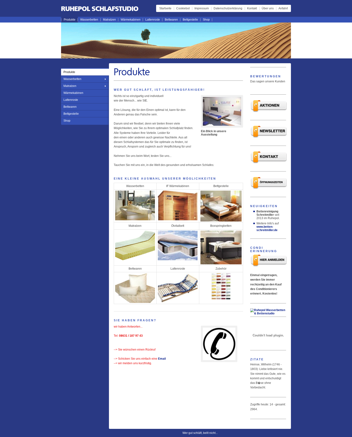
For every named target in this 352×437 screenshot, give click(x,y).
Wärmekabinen (131, 19)
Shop (206, 19)
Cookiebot (183, 8)
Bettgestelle (190, 19)
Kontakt (252, 8)
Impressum (201, 8)
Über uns (268, 8)
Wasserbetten (89, 19)
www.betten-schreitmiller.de (267, 228)
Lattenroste (152, 19)
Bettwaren (171, 19)
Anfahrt (283, 8)
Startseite (165, 8)
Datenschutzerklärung (228, 8)
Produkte (69, 19)
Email (162, 358)
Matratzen (109, 19)
